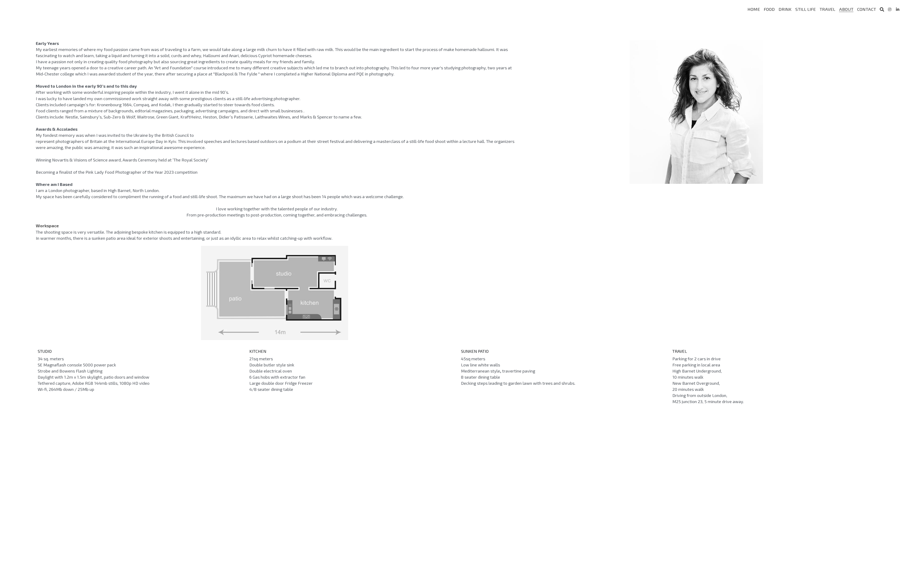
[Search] (882, 9)
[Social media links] (889, 9)
